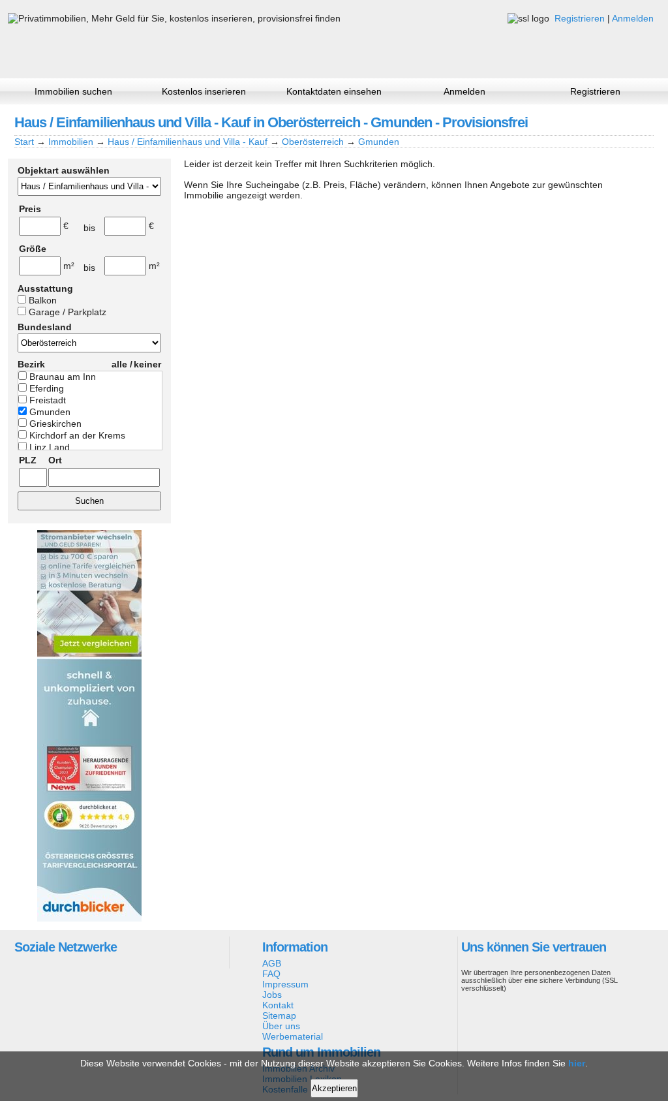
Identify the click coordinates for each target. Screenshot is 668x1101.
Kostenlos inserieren (204, 91)
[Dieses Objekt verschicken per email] (642, 122)
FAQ (271, 974)
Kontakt (278, 1005)
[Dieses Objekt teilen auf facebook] (576, 122)
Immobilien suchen (73, 91)
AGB (271, 963)
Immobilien (70, 141)
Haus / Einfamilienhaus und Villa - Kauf (187, 141)
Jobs (272, 994)
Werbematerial (292, 1036)
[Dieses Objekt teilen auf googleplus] (598, 122)
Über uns (281, 1026)
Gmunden (378, 141)
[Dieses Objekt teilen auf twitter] (620, 122)
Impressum (285, 984)
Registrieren (579, 18)
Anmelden (633, 18)
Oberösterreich (313, 141)
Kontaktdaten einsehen (334, 91)
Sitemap (279, 1015)
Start (24, 141)
